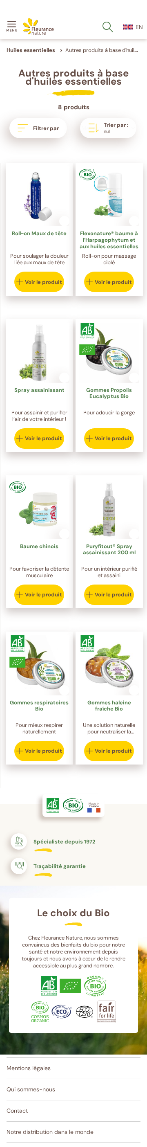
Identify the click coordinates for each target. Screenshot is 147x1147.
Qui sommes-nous (31, 1089)
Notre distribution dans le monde (50, 1132)
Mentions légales (29, 1068)
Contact (17, 1110)
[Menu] (13, 27)
